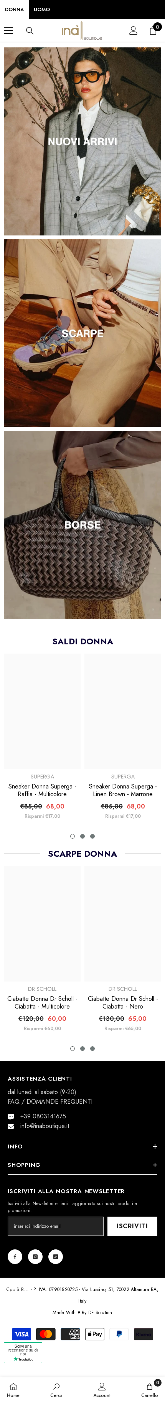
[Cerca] (30, 30)
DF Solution (100, 1312)
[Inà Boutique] (82, 141)
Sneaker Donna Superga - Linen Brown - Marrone (123, 790)
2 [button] (82, 836)
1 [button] (72, 836)
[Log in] (133, 30)
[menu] (8, 30)
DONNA (14, 9)
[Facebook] (15, 1256)
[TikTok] (55, 1256)
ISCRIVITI (132, 1226)
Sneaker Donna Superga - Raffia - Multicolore (42, 790)
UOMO (42, 9)
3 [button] (92, 836)
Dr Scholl (42, 989)
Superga (42, 776)
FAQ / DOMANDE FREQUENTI (50, 1101)
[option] (42, 739)
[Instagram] (35, 1256)
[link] (56, 1389)
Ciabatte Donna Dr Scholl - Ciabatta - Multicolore (42, 1002)
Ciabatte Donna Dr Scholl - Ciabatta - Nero (123, 1002)
